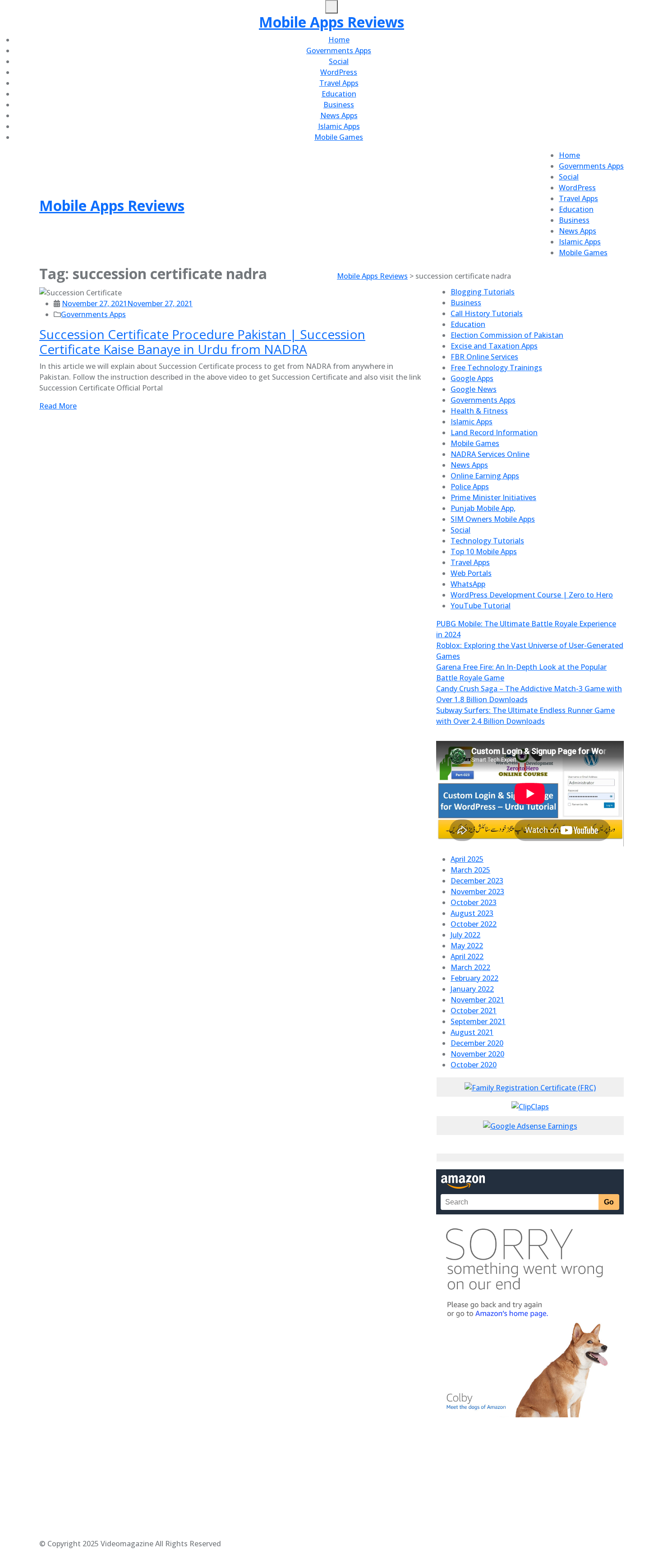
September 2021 (478, 1021)
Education (339, 94)
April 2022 (467, 956)
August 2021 (472, 1032)
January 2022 (472, 989)
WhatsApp (468, 584)
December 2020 (477, 1043)
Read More (58, 406)
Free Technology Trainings (496, 367)
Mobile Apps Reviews (331, 22)
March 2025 (470, 870)
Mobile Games (338, 137)
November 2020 (477, 1054)
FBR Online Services (484, 357)
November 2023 (477, 891)
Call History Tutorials (487, 313)
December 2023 (477, 881)
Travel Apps (339, 83)
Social (339, 61)
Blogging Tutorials (483, 292)
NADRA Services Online (490, 454)
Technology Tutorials (487, 541)
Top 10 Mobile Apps (484, 551)
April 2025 (467, 859)
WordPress (338, 72)
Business (338, 105)
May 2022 (467, 946)
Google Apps (472, 378)
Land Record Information (494, 432)
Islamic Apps (339, 126)
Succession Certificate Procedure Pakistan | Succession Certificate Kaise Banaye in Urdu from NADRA (202, 342)
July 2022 (465, 935)
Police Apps (470, 487)
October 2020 (474, 1065)
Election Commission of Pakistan (507, 335)
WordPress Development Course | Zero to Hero (532, 595)
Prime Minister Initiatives (493, 497)
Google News (474, 389)
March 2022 (470, 967)
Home (339, 40)
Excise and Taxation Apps (494, 346)
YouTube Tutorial (481, 606)
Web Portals (471, 573)
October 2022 (474, 924)
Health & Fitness (479, 411)
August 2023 (472, 913)
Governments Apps (338, 50)
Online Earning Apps (485, 476)
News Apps (339, 115)
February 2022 (474, 978)
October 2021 (474, 1011)
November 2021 (477, 1000)
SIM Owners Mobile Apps (493, 519)
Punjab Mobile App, (483, 508)
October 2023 (474, 902)
